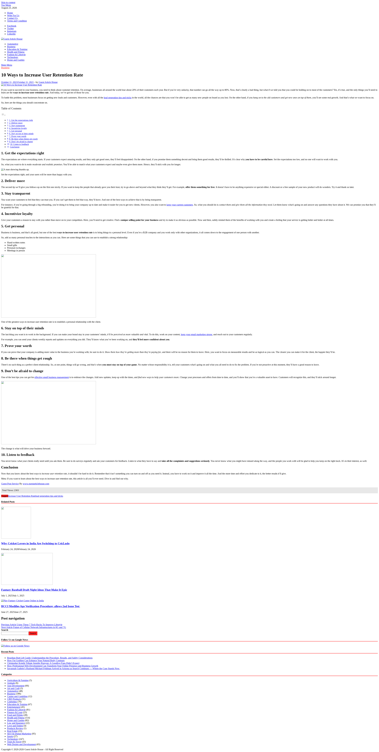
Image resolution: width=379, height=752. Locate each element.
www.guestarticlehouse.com (36, 483)
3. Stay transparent (17, 125)
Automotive (12, 44)
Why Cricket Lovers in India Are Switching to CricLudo (35, 543)
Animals (11, 683)
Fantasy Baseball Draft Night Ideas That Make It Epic (34, 589)
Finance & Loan (14, 712)
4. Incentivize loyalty (18, 128)
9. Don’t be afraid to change (21, 141)
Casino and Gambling (17, 696)
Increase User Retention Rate (21, 496)
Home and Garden (15, 60)
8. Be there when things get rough (23, 139)
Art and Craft (13, 688)
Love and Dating (15, 725)
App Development (15, 685)
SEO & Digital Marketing (19, 733)
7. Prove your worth (17, 136)
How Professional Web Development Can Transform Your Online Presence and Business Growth (52, 666)
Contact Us (12, 18)
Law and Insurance (16, 723)
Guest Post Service (10, 483)
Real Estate (12, 731)
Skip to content (8, 2)
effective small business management (51, 377)
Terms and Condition (17, 21)
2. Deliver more (16, 123)
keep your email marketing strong (196, 334)
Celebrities (12, 701)
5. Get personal (15, 131)
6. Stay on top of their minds (21, 133)
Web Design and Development (21, 744)
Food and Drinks (15, 715)
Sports (10, 736)
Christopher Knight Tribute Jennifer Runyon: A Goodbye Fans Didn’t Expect (43, 663)
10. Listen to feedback (19, 144)
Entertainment (13, 707)
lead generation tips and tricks (117, 97)
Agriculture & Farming (18, 680)
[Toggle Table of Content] (3, 115)
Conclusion (14, 147)
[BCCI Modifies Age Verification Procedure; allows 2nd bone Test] (22, 600)
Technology (12, 57)
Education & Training (17, 49)
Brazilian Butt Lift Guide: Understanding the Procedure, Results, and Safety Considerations (50, 658)
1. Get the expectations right (21, 120)
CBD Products (14, 699)
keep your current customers (180, 204)
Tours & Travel (14, 741)
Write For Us (13, 15)
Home (10, 13)
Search (4, 630)
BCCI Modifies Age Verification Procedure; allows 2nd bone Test (40, 606)
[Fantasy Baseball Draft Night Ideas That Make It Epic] (27, 584)
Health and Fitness (15, 52)
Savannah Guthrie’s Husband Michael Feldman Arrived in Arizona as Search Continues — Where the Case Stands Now (63, 668)
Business (11, 46)
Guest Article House (48, 82)
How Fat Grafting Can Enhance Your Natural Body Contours (36, 660)
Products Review (15, 728)
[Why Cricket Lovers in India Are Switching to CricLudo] (16, 538)
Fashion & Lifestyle (16, 54)
